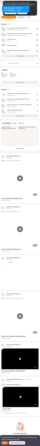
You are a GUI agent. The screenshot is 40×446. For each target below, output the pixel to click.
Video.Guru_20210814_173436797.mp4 (13, 371)
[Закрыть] (27, 8)
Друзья (4, 24)
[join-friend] (37, 29)
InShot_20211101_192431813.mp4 (11, 249)
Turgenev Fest (11, 39)
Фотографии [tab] (6, 123)
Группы (4, 89)
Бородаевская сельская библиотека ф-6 (19, 33)
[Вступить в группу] (37, 94)
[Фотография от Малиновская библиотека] (9, 136)
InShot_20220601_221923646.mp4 (12, 198)
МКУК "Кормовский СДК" (15, 110)
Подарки (4, 70)
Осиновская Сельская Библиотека (18, 28)
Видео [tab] (14, 123)
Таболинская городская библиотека (18, 93)
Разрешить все (10, 12)
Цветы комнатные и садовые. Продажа (19, 104)
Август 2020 (7, 409)
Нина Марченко (12, 45)
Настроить (22, 12)
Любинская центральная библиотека (18, 50)
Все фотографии (20, 148)
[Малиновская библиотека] (3, 157)
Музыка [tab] (21, 123)
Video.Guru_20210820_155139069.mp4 (13, 336)
